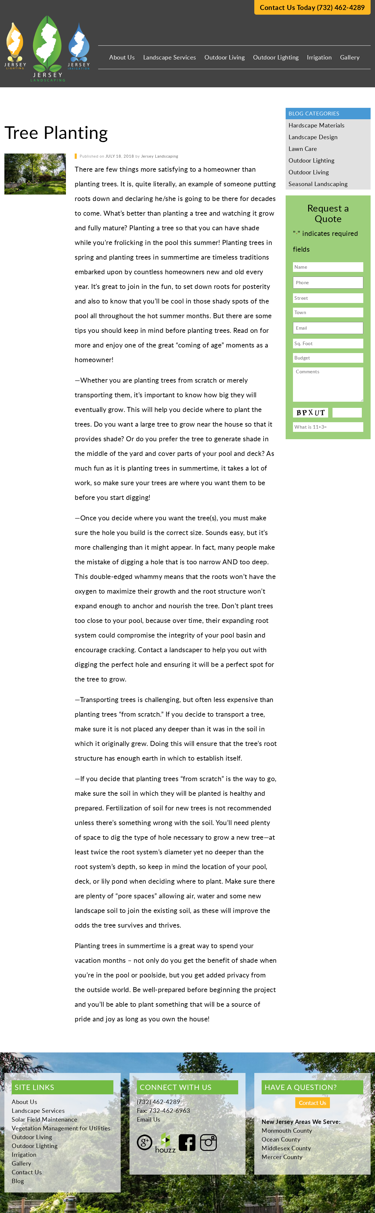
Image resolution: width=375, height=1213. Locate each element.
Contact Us (27, 1172)
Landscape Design (313, 137)
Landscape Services (169, 57)
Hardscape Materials (317, 125)
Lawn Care (303, 148)
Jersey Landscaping (159, 156)
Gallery (350, 57)
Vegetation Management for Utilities (61, 1128)
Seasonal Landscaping (318, 184)
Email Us (149, 1119)
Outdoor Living (224, 57)
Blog (18, 1181)
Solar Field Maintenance (45, 1119)
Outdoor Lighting (276, 57)
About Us (122, 57)
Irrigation (319, 57)
